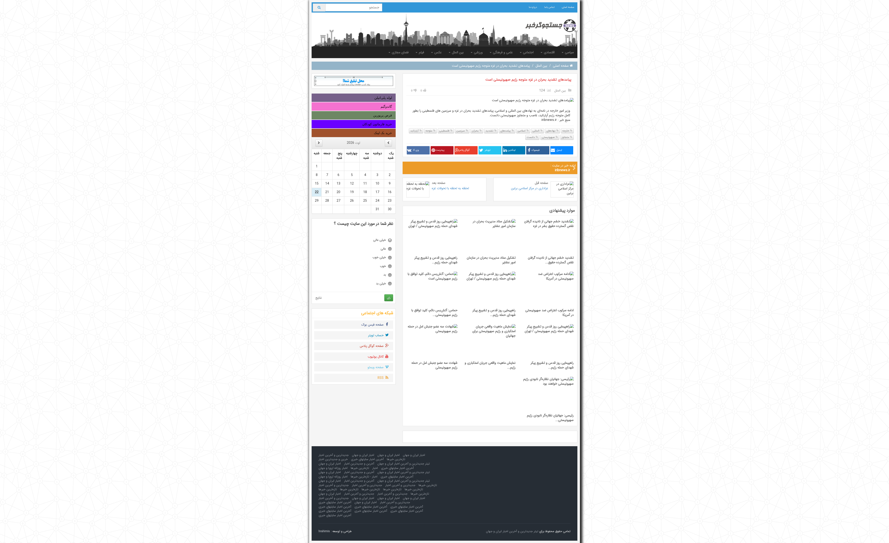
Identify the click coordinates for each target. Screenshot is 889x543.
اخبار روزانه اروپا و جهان (333, 468)
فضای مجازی (400, 52)
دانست (531, 137)
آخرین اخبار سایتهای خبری (367, 459)
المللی (536, 131)
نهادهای (551, 131)
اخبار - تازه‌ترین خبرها (364, 476)
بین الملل (457, 52)
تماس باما (549, 7)
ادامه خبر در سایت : (563, 168)
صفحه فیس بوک (373, 324)
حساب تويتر (376, 335)
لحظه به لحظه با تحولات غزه (450, 188)
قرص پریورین (382, 115)
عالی (383, 249)
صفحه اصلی (568, 7)
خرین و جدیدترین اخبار (333, 459)
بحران (475, 131)
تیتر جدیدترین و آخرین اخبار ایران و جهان (403, 463)
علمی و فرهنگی (502, 52)
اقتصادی (549, 52)
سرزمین (461, 131)
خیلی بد (381, 284)
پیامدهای (506, 131)
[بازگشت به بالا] (9, 533)
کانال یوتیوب (376, 356)
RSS (381, 377)
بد (384, 275)
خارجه (566, 131)
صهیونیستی (549, 137)
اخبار (375, 468)
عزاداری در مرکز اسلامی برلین (529, 188)
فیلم (421, 52)
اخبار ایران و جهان (414, 455)
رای (389, 297)
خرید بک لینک (383, 133)
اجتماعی (528, 52)
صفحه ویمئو (376, 367)
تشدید (489, 131)
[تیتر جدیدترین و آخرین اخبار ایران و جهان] (547, 26)
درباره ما (533, 7)
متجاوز (566, 137)
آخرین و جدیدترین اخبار (359, 463)
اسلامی (522, 131)
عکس (437, 52)
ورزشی (478, 52)
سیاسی (569, 52)
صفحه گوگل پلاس (372, 345)
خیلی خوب (379, 257)
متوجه (429, 131)
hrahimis (324, 531)
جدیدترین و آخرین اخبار (334, 455)
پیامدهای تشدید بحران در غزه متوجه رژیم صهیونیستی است (528, 79)
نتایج (318, 297)
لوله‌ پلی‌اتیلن (383, 98)
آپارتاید (414, 131)
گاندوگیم (386, 106)
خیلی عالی (379, 240)
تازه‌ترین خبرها (396, 459)
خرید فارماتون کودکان (377, 124)
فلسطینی (444, 131)
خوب (383, 266)
